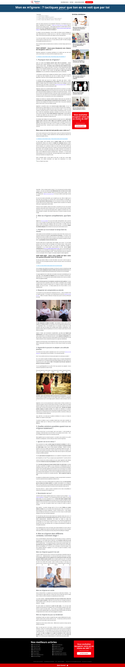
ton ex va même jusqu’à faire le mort (51, 248)
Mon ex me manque (36, 656)
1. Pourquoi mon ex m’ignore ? (43, 15)
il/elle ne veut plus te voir (49, 193)
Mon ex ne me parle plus (58, 649)
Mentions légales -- (61, 661)
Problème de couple (36, 648)
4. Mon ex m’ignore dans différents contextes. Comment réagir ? (49, 19)
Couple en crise (36, 651)
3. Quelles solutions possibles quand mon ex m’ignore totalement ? (50, 18)
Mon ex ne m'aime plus (58, 644)
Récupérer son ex (64, 2)
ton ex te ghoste (44, 220)
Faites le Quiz (89, 2)
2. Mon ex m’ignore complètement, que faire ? (46, 17)
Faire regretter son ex (58, 651)
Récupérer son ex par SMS (59, 648)
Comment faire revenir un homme (60, 654)
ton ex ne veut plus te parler (60, 84)
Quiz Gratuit (61, 665)
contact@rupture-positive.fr (49, 661)
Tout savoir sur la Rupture (87, 661)
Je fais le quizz (80, 126)
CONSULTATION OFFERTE (79, 2)
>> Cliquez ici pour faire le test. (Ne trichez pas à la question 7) (51, 56)
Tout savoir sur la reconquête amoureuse (73, 661)
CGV (56, 661)
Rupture (71, 2)
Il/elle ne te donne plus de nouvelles (59, 25)
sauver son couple (36, 646)
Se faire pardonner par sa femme (60, 653)
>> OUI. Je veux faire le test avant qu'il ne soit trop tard (49, 265)
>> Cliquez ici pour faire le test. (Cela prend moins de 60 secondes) (52, 138)
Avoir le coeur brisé (36, 644)
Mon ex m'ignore (36, 653)
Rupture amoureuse (36, 649)
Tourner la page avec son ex (38, 654)
